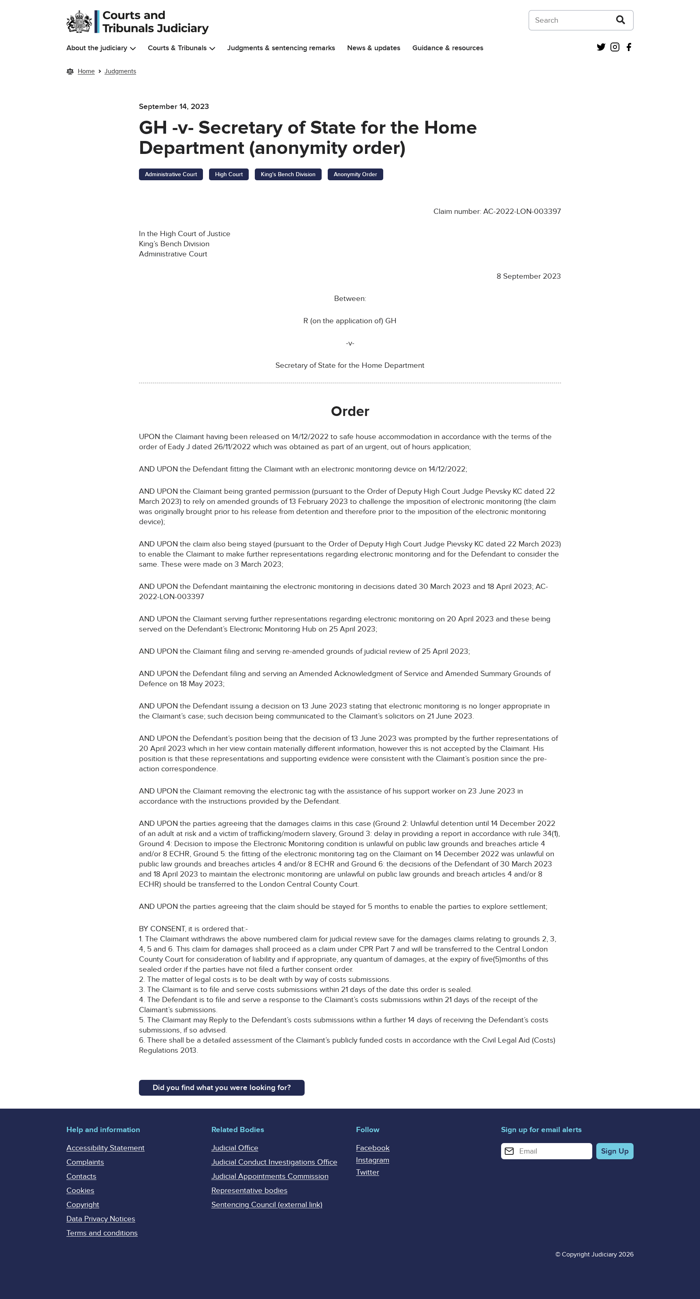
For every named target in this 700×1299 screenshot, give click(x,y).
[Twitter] (601, 48)
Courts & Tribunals (177, 48)
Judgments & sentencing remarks (281, 48)
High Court (229, 174)
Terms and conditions (102, 1233)
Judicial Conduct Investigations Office (274, 1162)
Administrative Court (171, 174)
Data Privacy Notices (100, 1219)
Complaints (85, 1162)
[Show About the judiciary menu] (133, 48)
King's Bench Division (288, 174)
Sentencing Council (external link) (266, 1204)
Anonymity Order (355, 174)
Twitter (367, 1172)
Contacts (81, 1176)
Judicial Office (234, 1148)
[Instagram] (615, 48)
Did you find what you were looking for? (222, 1087)
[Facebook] (629, 48)
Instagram (372, 1160)
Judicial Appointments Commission (270, 1176)
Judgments (120, 71)
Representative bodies (249, 1190)
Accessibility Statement (105, 1148)
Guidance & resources (447, 48)
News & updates (373, 48)
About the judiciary (96, 48)
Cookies (80, 1190)
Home (86, 71)
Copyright (82, 1204)
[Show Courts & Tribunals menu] (212, 48)
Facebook (373, 1148)
